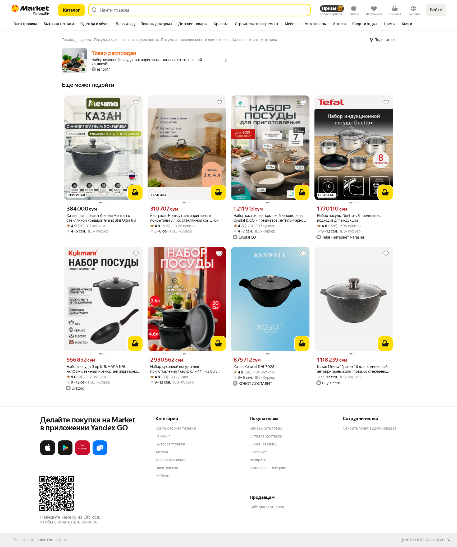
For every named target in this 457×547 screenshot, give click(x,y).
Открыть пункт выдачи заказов (370, 428)
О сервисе (259, 452)
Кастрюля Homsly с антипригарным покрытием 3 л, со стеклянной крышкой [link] (184, 217)
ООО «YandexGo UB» (433, 540)
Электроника (167, 468)
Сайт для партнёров (267, 507)
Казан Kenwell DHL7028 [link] (254, 366)
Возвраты (258, 460)
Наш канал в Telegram (268, 468)
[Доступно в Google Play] (65, 454)
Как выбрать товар (266, 428)
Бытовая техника (170, 444)
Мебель (162, 476)
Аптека (162, 452)
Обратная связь (263, 444)
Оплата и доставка (266, 436)
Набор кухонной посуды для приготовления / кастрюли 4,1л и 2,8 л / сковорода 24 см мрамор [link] (184, 369)
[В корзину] (135, 192)
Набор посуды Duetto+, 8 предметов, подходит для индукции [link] (349, 217)
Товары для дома (170, 460)
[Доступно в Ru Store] (100, 454)
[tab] (25, 24)
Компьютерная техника (176, 428)
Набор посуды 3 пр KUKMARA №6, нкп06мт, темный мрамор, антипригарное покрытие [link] (103, 369)
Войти (436, 9)
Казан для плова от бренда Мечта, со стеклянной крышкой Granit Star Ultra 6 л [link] (101, 217)
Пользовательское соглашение (41, 540)
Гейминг (163, 436)
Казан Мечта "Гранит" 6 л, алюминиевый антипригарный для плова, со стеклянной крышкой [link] (352, 369)
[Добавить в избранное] (136, 102)
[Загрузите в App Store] (47, 454)
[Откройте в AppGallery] (82, 454)
